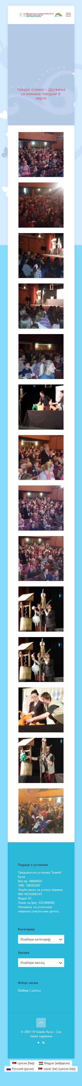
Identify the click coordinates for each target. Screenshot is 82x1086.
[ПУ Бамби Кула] (41, 15)
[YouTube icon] (38, 1042)
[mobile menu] (68, 15)
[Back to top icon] (41, 1022)
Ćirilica (23, 990)
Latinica (36, 990)
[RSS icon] (43, 1042)
